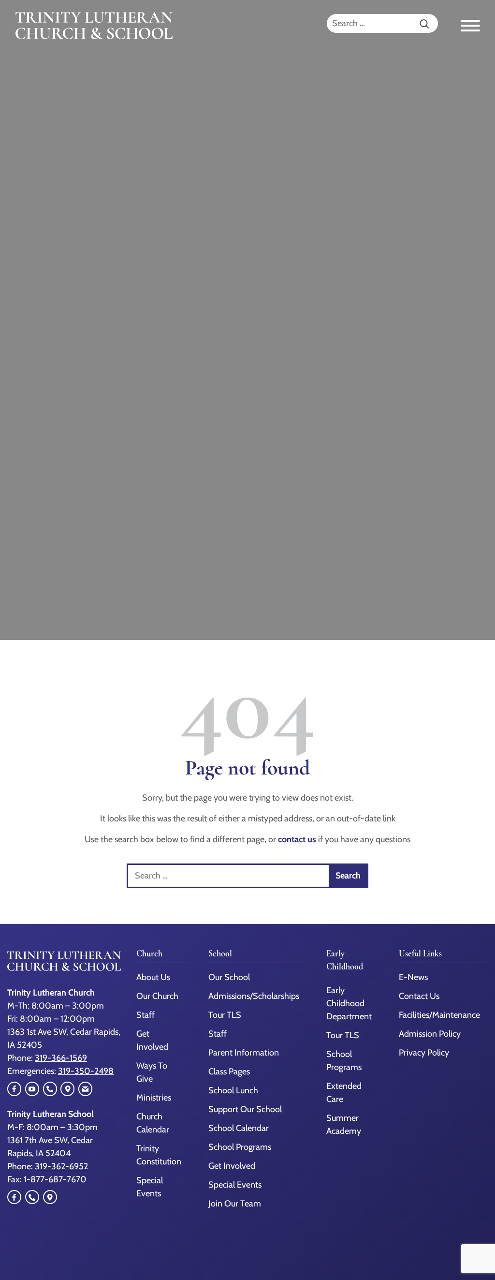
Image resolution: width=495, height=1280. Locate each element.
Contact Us (419, 996)
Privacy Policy (424, 1052)
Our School (229, 977)
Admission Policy (430, 1033)
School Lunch (233, 1090)
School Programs (239, 1147)
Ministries (153, 1097)
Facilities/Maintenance (439, 1015)
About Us (153, 977)
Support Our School (245, 1109)
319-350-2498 (86, 1071)
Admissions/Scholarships (253, 996)
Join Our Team (234, 1203)
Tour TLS (224, 1015)
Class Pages (229, 1071)
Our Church (157, 996)
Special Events (235, 1184)
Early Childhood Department (349, 1003)
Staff (145, 1015)
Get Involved (231, 1166)
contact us (297, 839)
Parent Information (243, 1052)
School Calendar (238, 1128)
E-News (413, 977)
